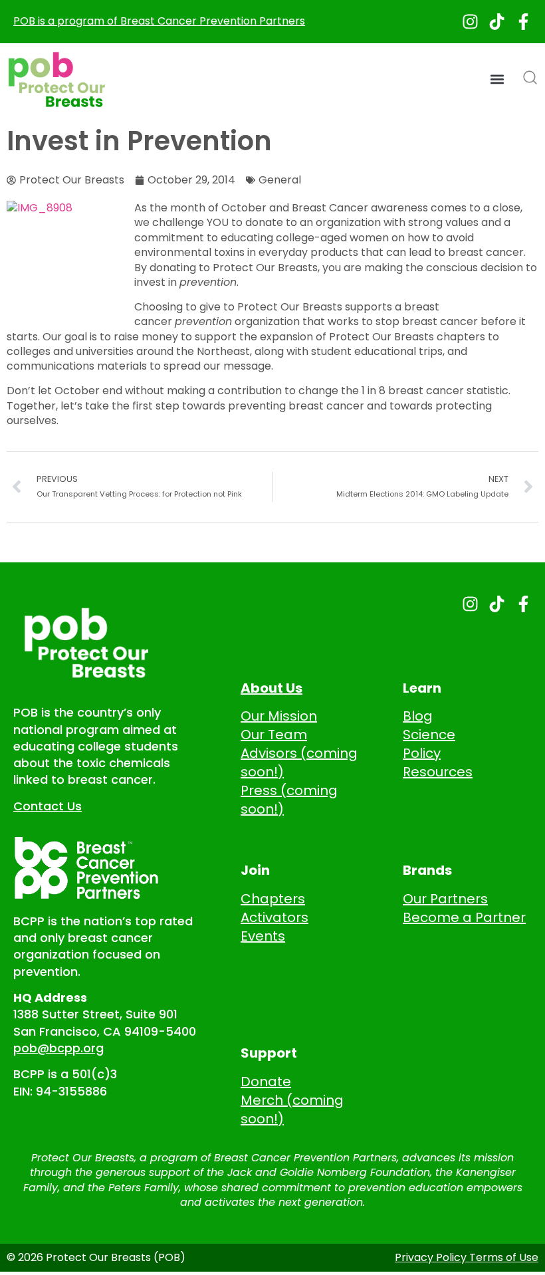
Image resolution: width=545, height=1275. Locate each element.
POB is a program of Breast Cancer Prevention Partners (159, 21)
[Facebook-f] (523, 21)
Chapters (273, 898)
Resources (438, 771)
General (280, 179)
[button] (497, 79)
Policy (422, 753)
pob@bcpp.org (58, 1048)
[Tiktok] (497, 21)
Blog (418, 716)
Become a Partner (464, 917)
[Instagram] (470, 21)
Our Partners (445, 898)
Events (263, 936)
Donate (266, 1081)
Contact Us (47, 806)
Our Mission (279, 716)
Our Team (274, 734)
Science (429, 734)
